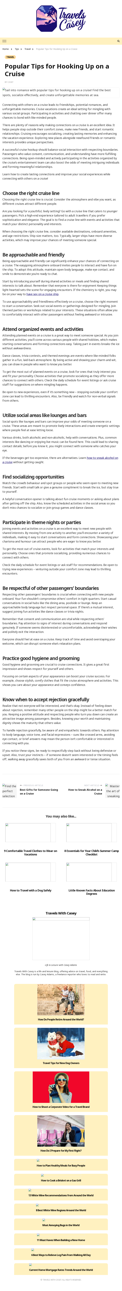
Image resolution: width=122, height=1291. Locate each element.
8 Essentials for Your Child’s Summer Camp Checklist (91, 852)
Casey (10, 82)
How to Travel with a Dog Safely (30, 890)
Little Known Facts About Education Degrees (91, 892)
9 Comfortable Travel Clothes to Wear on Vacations (30, 852)
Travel (10, 57)
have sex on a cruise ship (42, 294)
